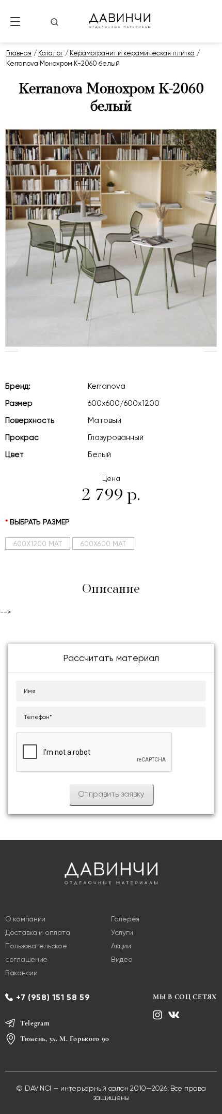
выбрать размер (40, 522)
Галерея (125, 919)
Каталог (50, 53)
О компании (25, 919)
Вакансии (21, 973)
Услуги (122, 932)
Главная (18, 53)
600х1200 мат (37, 543)
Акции (121, 946)
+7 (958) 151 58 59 (53, 997)
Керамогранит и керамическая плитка (132, 53)
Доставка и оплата (37, 932)
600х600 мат (103, 543)
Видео (122, 959)
